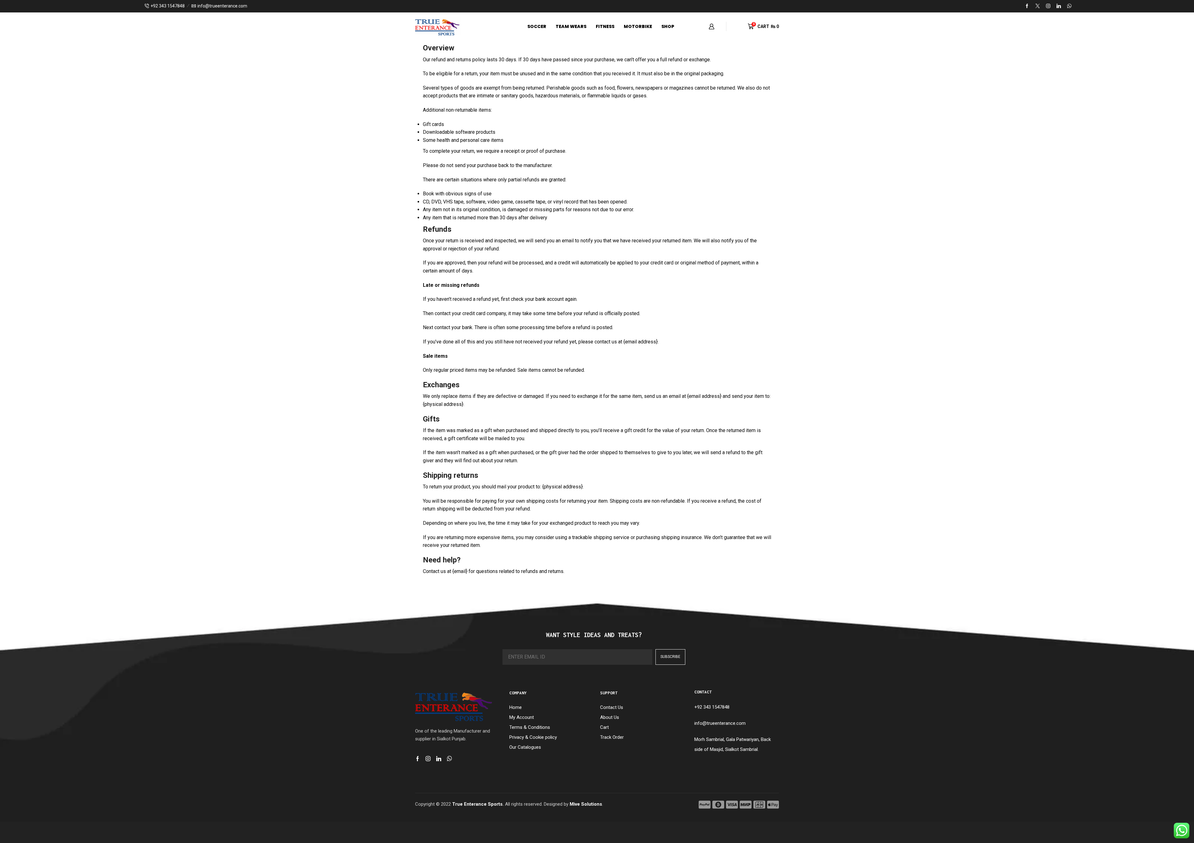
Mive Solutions (586, 804)
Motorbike (638, 26)
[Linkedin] (1059, 6)
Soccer (536, 26)
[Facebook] (1027, 6)
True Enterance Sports (477, 804)
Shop (667, 26)
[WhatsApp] (1069, 6)
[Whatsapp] (449, 758)
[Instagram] (1048, 6)
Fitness (605, 26)
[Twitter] (1037, 6)
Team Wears (571, 26)
